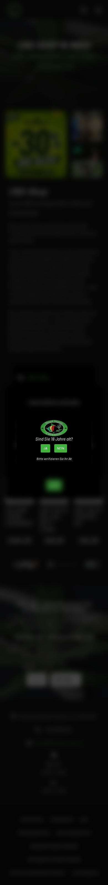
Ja (45, 448)
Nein (60, 448)
